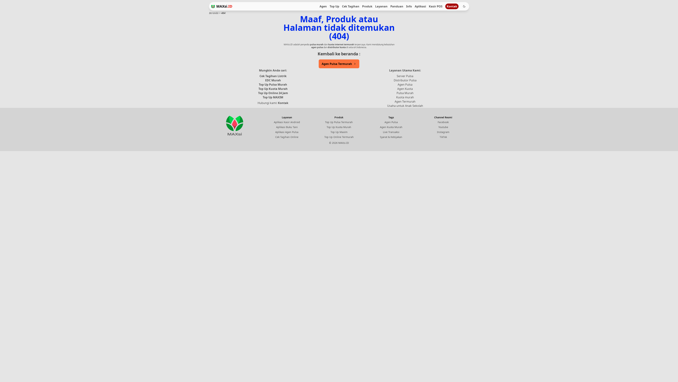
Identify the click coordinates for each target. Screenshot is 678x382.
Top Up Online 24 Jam (273, 93)
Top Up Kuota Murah (273, 89)
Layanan (381, 6)
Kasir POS (435, 6)
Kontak (452, 6)
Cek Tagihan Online (286, 137)
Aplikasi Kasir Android (287, 122)
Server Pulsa (405, 76)
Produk (367, 6)
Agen (323, 6)
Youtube (443, 127)
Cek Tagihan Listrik (273, 76)
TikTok (443, 137)
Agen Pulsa (405, 84)
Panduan (396, 6)
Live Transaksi (391, 132)
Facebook (443, 122)
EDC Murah (273, 80)
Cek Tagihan (350, 6)
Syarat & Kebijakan (391, 137)
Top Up (334, 6)
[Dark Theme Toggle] (464, 6)
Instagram (443, 132)
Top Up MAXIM (273, 97)
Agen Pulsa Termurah (337, 64)
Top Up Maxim (339, 132)
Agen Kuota (405, 89)
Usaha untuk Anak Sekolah (405, 106)
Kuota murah (405, 97)
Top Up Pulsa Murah (273, 84)
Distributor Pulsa (405, 80)
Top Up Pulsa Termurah (339, 122)
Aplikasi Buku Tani (287, 127)
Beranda (213, 13)
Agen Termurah (405, 101)
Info (409, 6)
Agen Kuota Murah (391, 127)
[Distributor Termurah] (213, 6)
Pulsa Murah (405, 93)
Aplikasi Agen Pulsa (286, 132)
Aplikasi (420, 6)
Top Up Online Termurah (339, 137)
